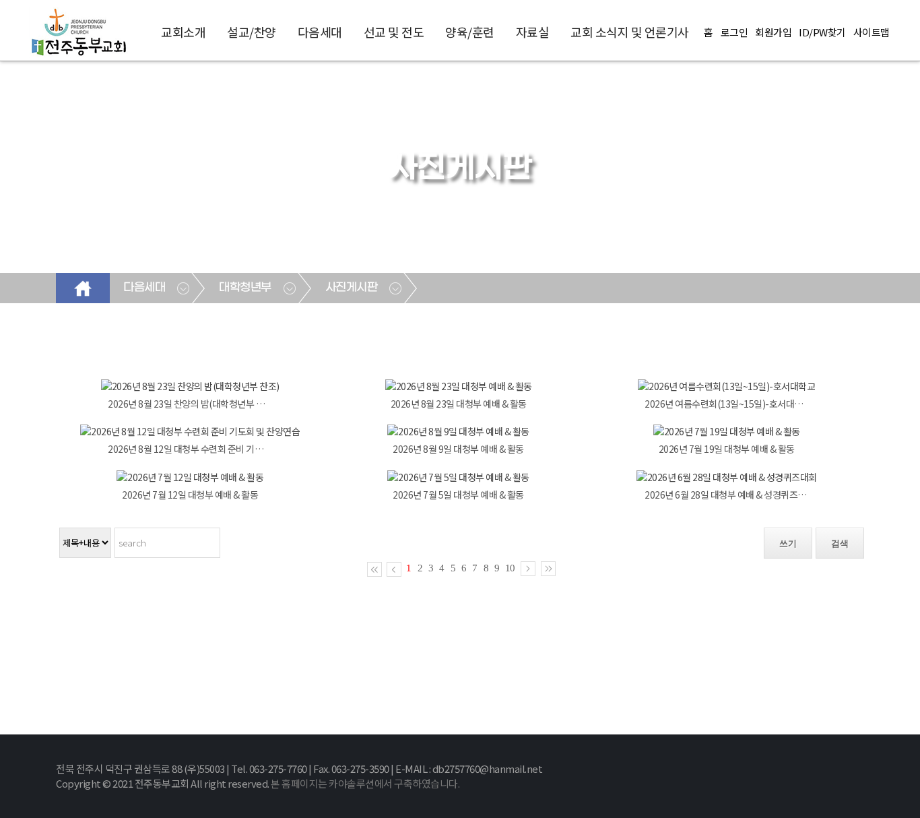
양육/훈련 (469, 31)
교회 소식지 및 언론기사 (629, 31)
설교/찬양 (251, 31)
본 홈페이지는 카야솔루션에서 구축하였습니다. (365, 783)
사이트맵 (871, 32)
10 (510, 568)
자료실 (533, 31)
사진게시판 (351, 287)
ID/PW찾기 (822, 32)
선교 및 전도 (394, 31)
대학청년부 (245, 287)
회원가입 (773, 32)
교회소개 (183, 31)
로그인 (734, 32)
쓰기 (788, 543)
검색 (840, 543)
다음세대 (320, 31)
